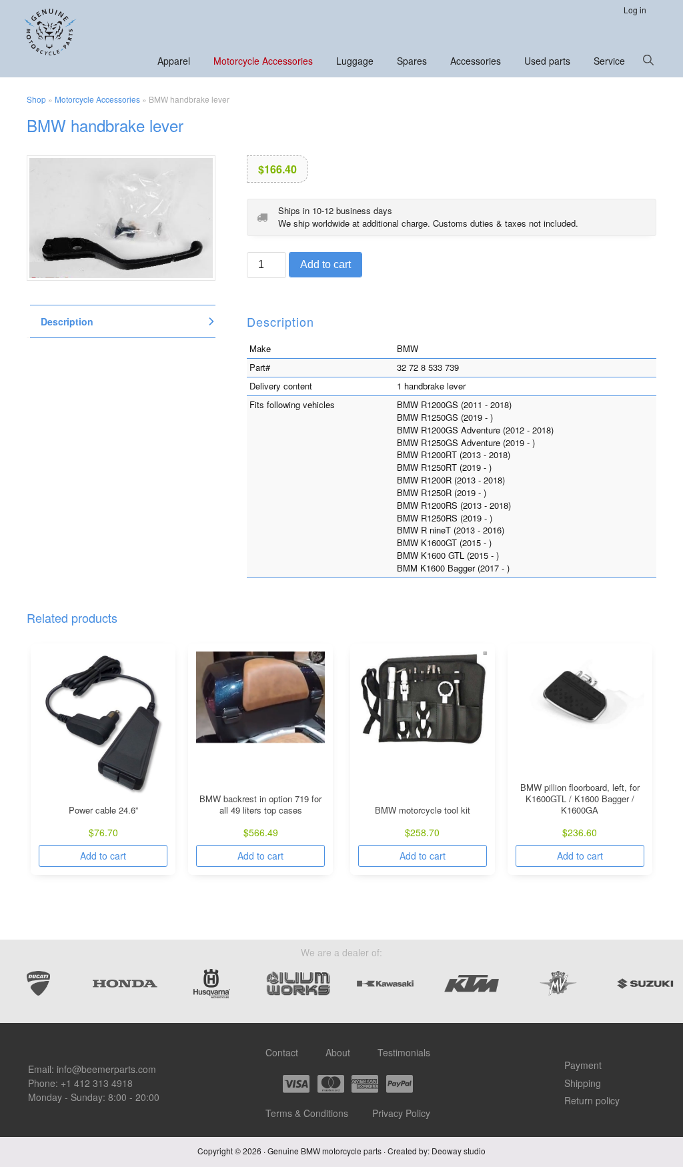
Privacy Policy (401, 1113)
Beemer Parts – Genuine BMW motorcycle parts (52, 32)
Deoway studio (459, 1150)
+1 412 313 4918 (97, 1083)
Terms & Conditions (306, 1113)
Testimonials (404, 1052)
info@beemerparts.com (106, 1069)
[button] (648, 60)
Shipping (582, 1083)
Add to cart (325, 264)
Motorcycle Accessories (97, 99)
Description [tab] (67, 321)
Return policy (592, 1100)
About (337, 1052)
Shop (36, 99)
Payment (583, 1065)
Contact (281, 1052)
